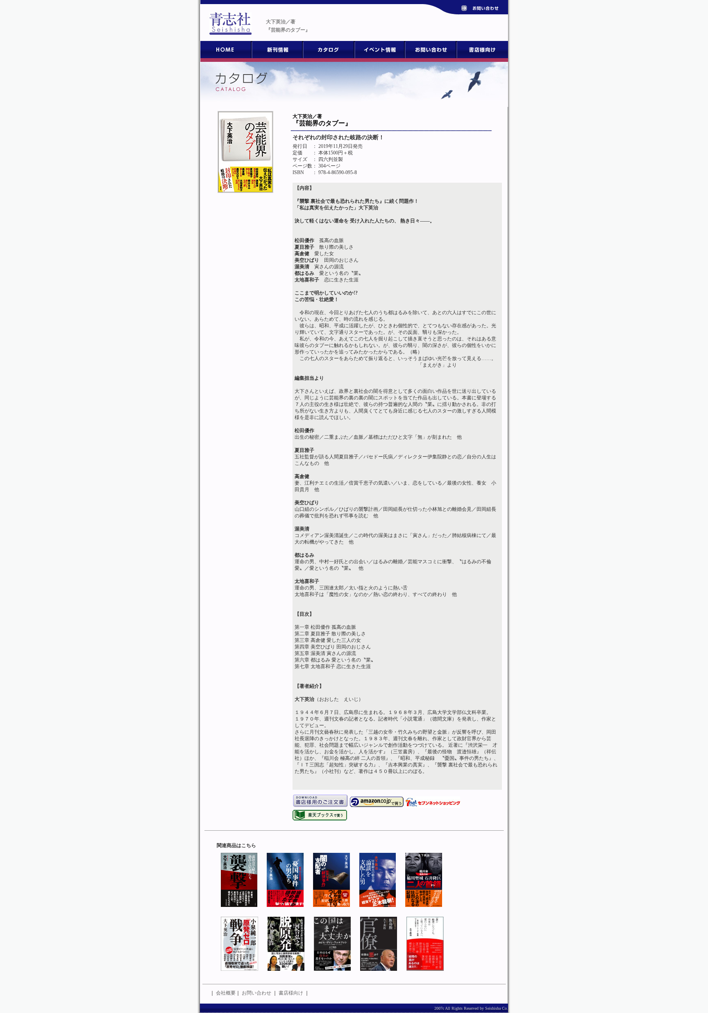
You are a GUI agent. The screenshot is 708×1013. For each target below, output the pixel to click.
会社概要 (226, 993)
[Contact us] (482, 10)
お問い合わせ (256, 993)
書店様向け (291, 993)
